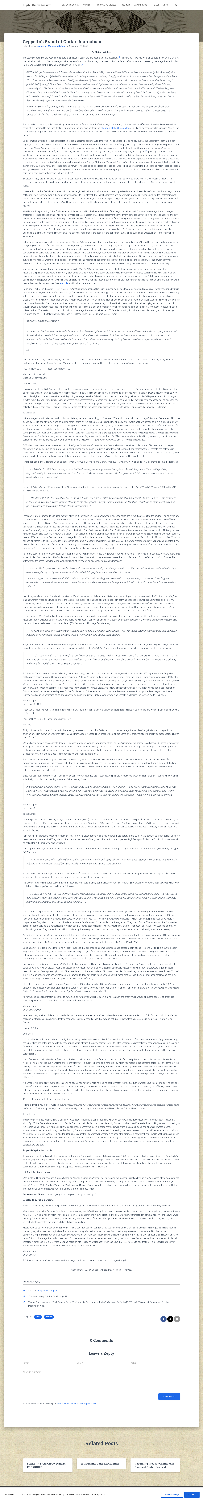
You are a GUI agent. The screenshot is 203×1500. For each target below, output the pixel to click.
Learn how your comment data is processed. (76, 1404)
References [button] (31, 1282)
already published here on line (115, 128)
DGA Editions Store (70, 5)
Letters (49, 1317)
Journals (126, 5)
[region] (101, 1493)
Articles (87, 5)
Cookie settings (172, 1495)
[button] (91, 5)
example (64, 283)
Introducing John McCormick (100, 1463)
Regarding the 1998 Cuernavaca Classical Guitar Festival (155, 1465)
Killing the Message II (46, 1290)
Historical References (106, 5)
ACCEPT (192, 1495)
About (166, 5)
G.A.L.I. (156, 5)
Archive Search (141, 5)
